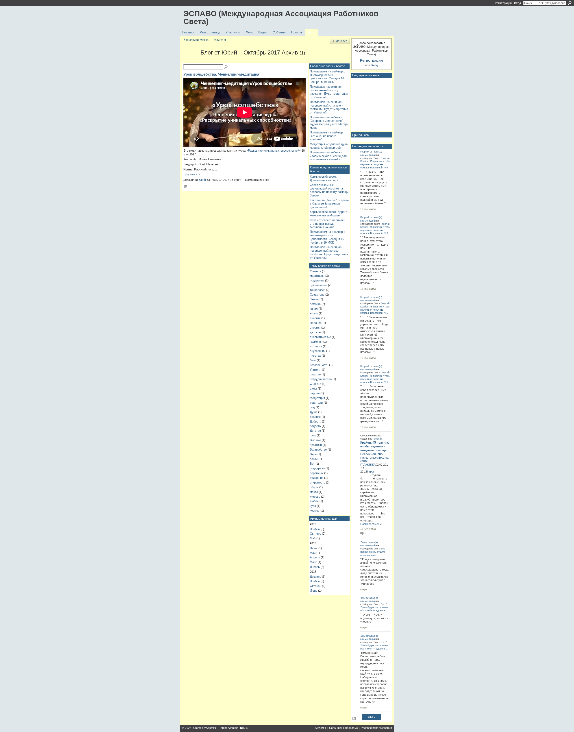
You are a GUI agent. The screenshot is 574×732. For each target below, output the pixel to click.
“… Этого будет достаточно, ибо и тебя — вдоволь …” (374, 607)
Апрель (315, 557)
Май (312, 538)
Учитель (315, 271)
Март (313, 562)
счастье (315, 374)
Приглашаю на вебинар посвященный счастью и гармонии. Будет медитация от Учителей (329, 107)
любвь (314, 501)
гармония (316, 341)
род (312, 407)
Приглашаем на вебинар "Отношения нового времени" (326, 136)
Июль (313, 548)
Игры (370, 471)
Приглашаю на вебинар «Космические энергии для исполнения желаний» (328, 156)
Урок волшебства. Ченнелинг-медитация (221, 74)
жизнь (314, 313)
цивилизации (318, 285)
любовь (315, 496)
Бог (312, 463)
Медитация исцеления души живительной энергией (329, 145)
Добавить (342, 40)
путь (313, 435)
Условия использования (376, 728)
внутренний (317, 351)
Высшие (315, 440)
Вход (517, 3)
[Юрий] (190, 60)
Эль (362, 542)
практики (316, 445)
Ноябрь (315, 529)
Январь (315, 567)
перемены (316, 473)
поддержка (317, 468)
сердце (315, 393)
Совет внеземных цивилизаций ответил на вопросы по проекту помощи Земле (329, 190)
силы (313, 388)
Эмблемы (320, 728)
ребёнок (315, 416)
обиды (314, 487)
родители (316, 402)
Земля (314, 299)
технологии (317, 290)
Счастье (315, 384)
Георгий (364, 151)
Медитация (317, 398)
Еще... (371, 716)
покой (313, 459)
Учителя (315, 369)
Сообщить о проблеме (343, 728)
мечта (314, 492)
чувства (315, 355)
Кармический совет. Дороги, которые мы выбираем (329, 213)
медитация (317, 275)
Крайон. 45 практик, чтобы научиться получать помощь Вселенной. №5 (375, 164)
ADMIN (211, 728)
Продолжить (191, 174)
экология (316, 346)
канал (314, 308)
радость (315, 426)
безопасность (319, 365)
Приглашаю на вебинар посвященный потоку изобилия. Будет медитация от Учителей (329, 92)
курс (313, 506)
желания (316, 323)
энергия (315, 318)
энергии (315, 327)
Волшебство (318, 449)
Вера (313, 454)
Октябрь (315, 533)
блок (313, 360)
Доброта (315, 421)
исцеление (317, 280)
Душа (313, 412)
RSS (186, 187)
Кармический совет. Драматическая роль (324, 178)
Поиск (570, 3)
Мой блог (220, 39)
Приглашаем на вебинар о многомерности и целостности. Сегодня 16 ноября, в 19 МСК (327, 77)
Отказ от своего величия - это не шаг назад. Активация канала (327, 223)
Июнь (313, 590)
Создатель (317, 294)
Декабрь (315, 576)
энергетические (320, 337)
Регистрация (503, 3)
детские (315, 332)
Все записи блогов (196, 39)
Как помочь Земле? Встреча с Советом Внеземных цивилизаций (329, 203)
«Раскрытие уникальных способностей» (273, 150)
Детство (315, 430)
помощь (315, 304)
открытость (317, 482)
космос (315, 510)
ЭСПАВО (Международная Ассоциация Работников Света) (280, 17)
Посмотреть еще (371, 524)
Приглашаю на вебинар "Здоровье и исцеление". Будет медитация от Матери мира (329, 122)
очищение (316, 477)
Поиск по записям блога (226, 67)
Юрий (202, 179)
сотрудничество (321, 379)
